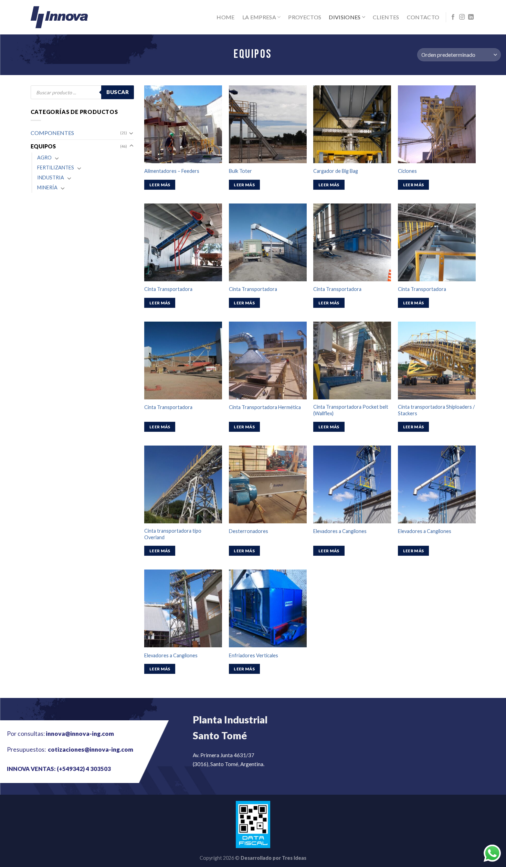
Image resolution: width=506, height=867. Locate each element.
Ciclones (407, 171)
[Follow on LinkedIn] (471, 17)
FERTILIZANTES (55, 167)
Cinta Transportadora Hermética (265, 407)
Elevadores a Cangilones (340, 531)
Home (225, 17)
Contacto (423, 17)
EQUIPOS (43, 146)
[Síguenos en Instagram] (462, 17)
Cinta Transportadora (168, 289)
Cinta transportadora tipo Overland (172, 534)
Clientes (386, 17)
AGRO (44, 157)
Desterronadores (248, 531)
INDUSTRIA (50, 177)
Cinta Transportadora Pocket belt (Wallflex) (350, 410)
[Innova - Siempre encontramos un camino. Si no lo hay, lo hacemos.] (59, 17)
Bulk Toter (240, 171)
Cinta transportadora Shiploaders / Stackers (436, 410)
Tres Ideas (294, 858)
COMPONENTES (52, 132)
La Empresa (259, 17)
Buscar (117, 92)
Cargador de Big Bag (335, 171)
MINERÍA (47, 187)
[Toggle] (131, 133)
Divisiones (344, 17)
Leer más (159, 184)
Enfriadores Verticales (253, 655)
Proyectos (304, 17)
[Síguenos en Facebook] (453, 17)
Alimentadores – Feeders (171, 171)
